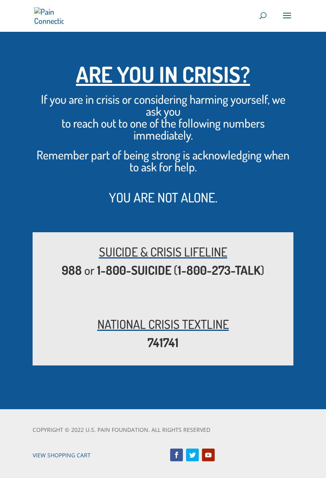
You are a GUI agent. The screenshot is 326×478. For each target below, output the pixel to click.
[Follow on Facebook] (176, 455)
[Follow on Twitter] (192, 455)
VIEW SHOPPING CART (62, 455)
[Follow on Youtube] (208, 455)
